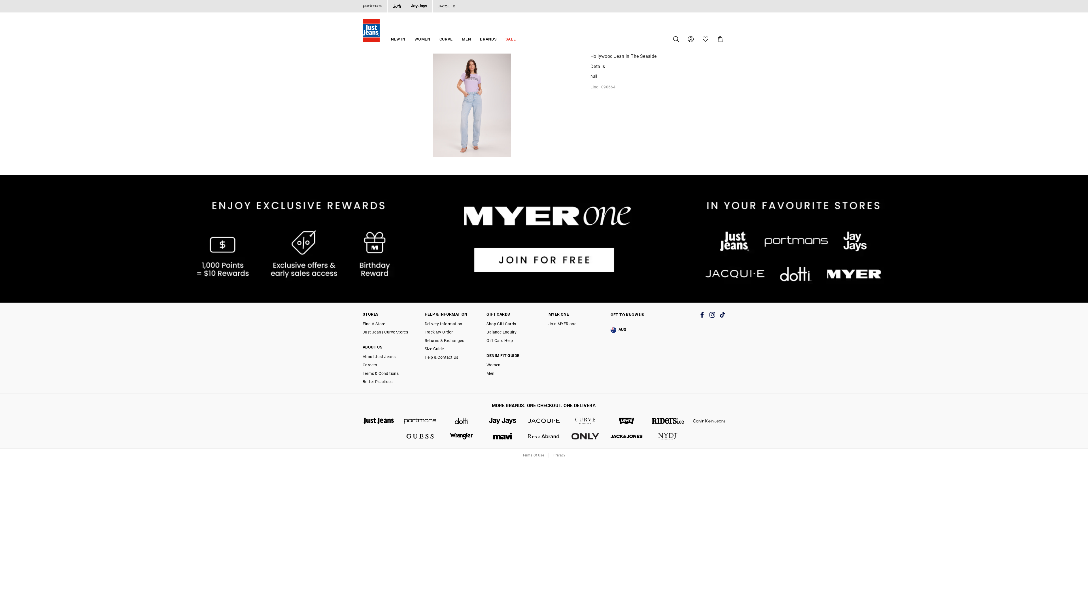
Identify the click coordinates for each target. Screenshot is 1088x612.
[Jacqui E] (446, 6)
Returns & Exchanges (444, 340)
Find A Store (374, 324)
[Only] (585, 436)
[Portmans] (372, 6)
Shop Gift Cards (501, 324)
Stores (371, 314)
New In (398, 39)
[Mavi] (502, 436)
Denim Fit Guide (502, 355)
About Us (372, 347)
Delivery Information (443, 324)
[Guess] (420, 436)
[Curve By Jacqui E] (585, 421)
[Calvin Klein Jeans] (709, 421)
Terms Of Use (533, 455)
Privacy (559, 455)
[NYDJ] (668, 436)
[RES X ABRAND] (544, 436)
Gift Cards (498, 314)
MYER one (559, 314)
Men (466, 39)
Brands (488, 39)
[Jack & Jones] (627, 436)
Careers (370, 365)
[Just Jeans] (379, 421)
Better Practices (377, 381)
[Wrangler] (461, 436)
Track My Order (439, 332)
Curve (446, 39)
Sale (510, 39)
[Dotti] (461, 421)
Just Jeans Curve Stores (385, 332)
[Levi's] (627, 421)
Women (422, 39)
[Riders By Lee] (668, 421)
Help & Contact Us (441, 357)
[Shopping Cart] (720, 39)
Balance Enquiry (501, 332)
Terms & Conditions (381, 373)
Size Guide (434, 349)
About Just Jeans (379, 356)
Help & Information (446, 314)
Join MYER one (562, 324)
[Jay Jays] (419, 6)
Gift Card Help (499, 340)
